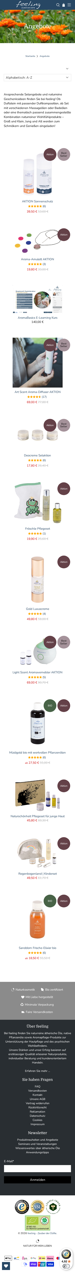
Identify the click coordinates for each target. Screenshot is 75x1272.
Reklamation (37, 1112)
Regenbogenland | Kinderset (37, 873)
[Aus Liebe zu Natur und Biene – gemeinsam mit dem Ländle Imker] (53, 1213)
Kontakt (37, 1095)
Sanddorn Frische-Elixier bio (37, 948)
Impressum (38, 1124)
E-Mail (9, 1161)
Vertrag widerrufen (37, 1103)
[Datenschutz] (37, 1213)
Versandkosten (37, 1091)
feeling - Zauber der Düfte (42, 1233)
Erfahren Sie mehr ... (37, 1071)
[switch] (66, 1266)
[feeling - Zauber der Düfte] (28, 5)
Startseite (30, 56)
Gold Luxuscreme (37, 609)
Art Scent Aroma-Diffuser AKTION (38, 392)
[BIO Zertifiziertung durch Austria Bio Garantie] (37, 1229)
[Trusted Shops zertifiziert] (21, 1213)
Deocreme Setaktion (37, 455)
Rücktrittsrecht (37, 1107)
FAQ (37, 1086)
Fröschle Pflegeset (37, 528)
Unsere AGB (37, 1099)
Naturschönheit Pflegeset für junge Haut (38, 816)
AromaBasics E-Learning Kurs (37, 317)
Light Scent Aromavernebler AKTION (37, 672)
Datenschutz (37, 1116)
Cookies (37, 1120)
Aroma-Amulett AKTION (37, 259)
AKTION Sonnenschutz (37, 201)
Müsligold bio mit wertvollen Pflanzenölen (37, 752)
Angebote (45, 56)
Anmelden (37, 1180)
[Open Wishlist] (6, 1266)
